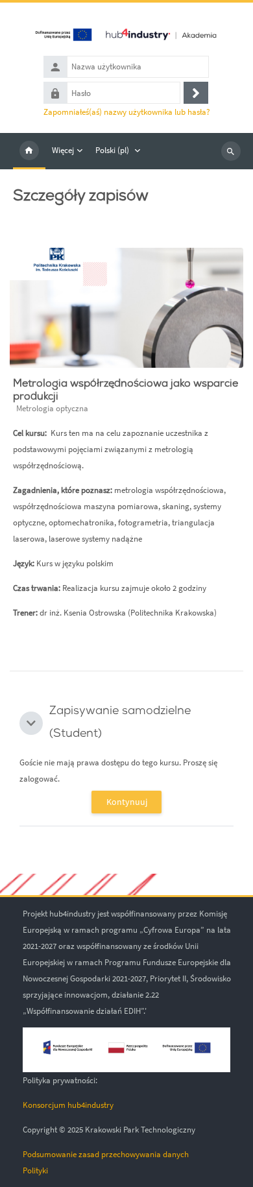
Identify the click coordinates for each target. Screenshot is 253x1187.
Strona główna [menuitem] (29, 151)
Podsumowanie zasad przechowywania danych (106, 1154)
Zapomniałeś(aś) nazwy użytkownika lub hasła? (126, 112)
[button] (31, 723)
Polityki (35, 1170)
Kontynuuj (126, 802)
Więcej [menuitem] (63, 150)
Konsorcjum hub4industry (68, 1104)
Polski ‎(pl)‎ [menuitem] (112, 150)
